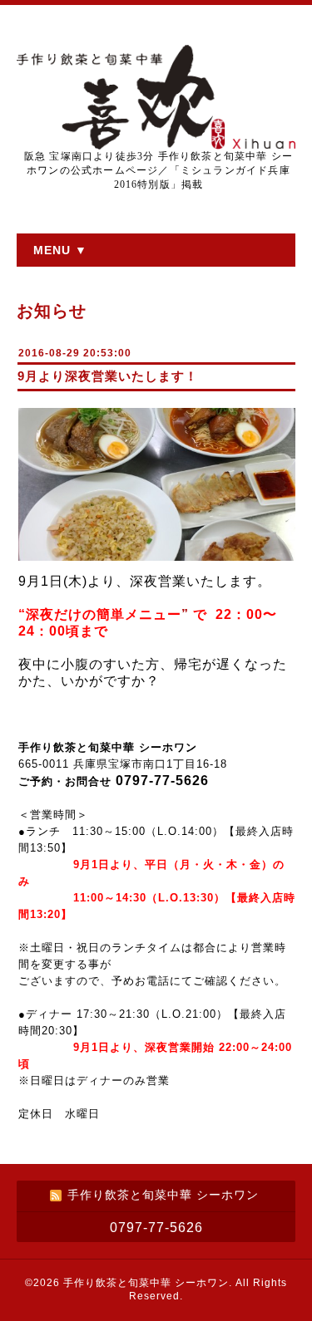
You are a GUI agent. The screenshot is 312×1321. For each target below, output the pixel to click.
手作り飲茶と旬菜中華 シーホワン (146, 1283)
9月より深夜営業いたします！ (107, 376)
